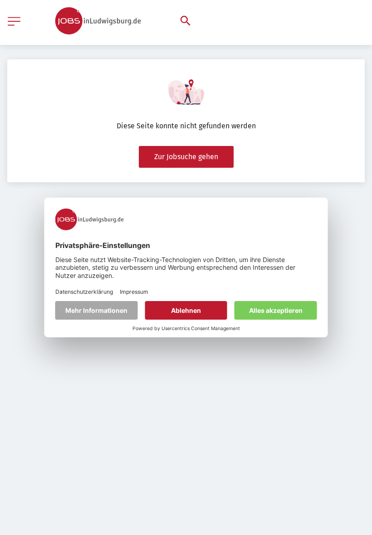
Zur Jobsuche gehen (186, 156)
